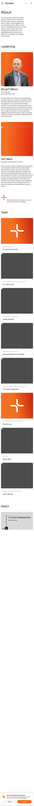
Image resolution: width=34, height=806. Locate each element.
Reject (9, 801)
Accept (24, 801)
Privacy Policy (23, 798)
